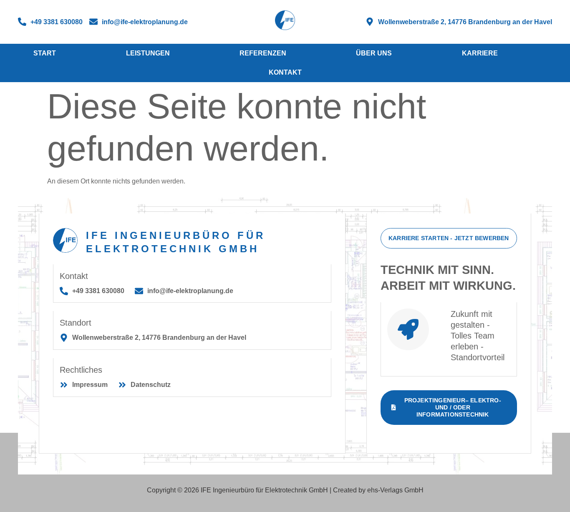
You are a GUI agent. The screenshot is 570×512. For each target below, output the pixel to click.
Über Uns (374, 53)
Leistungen (148, 53)
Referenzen (263, 53)
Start (44, 53)
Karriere (480, 53)
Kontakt (285, 72)
